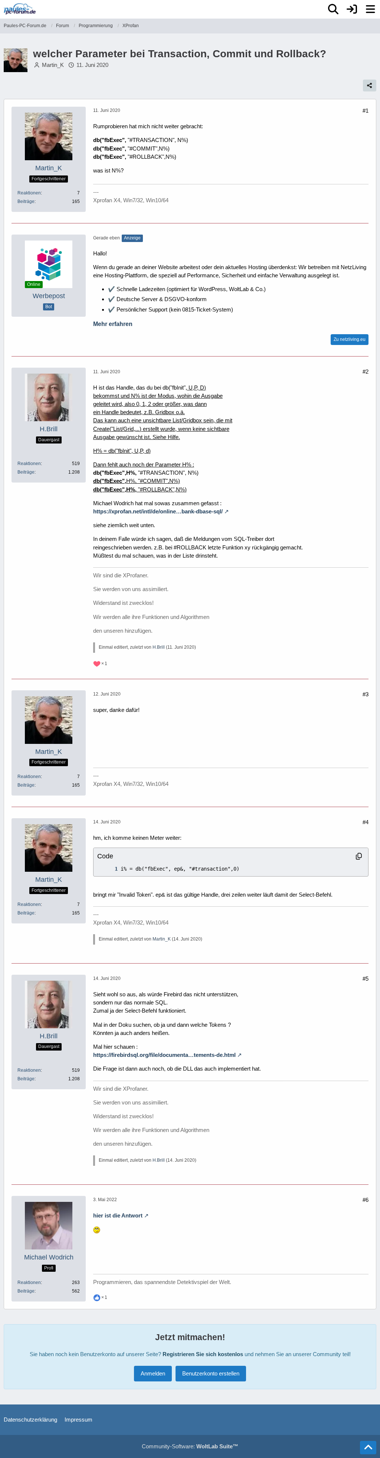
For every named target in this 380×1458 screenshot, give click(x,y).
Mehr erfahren (112, 324)
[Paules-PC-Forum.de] (19, 8)
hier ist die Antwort (117, 1215)
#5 (365, 978)
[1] (109, 869)
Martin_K (53, 65)
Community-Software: (190, 1446)
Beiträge (26, 201)
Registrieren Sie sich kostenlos (203, 1354)
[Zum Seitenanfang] (368, 1447)
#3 (365, 694)
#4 (365, 822)
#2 (365, 371)
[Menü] (370, 9)
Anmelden (153, 1373)
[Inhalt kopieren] (358, 856)
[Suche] (333, 9)
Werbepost (49, 296)
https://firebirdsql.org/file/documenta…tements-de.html (164, 1055)
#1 (365, 110)
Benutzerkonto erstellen (210, 1373)
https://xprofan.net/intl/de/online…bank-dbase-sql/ (158, 511)
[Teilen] (369, 85)
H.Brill (159, 647)
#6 (365, 1200)
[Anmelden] (351, 9)
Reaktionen (29, 193)
